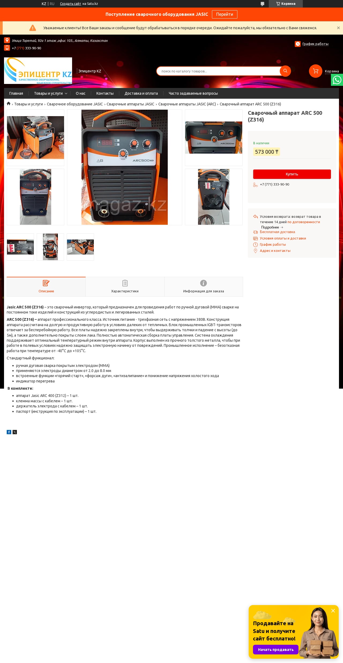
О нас (80, 93)
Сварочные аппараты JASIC (130, 104)
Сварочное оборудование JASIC (75, 104)
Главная (16, 93)
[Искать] (285, 71)
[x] (15, 433)
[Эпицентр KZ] (38, 70)
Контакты (105, 93)
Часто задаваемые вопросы (193, 93)
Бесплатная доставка (277, 232)
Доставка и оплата (141, 93)
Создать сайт (70, 3)
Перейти (224, 14)
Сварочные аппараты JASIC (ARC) (187, 104)
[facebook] (9, 433)
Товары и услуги (48, 93)
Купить (292, 174)
